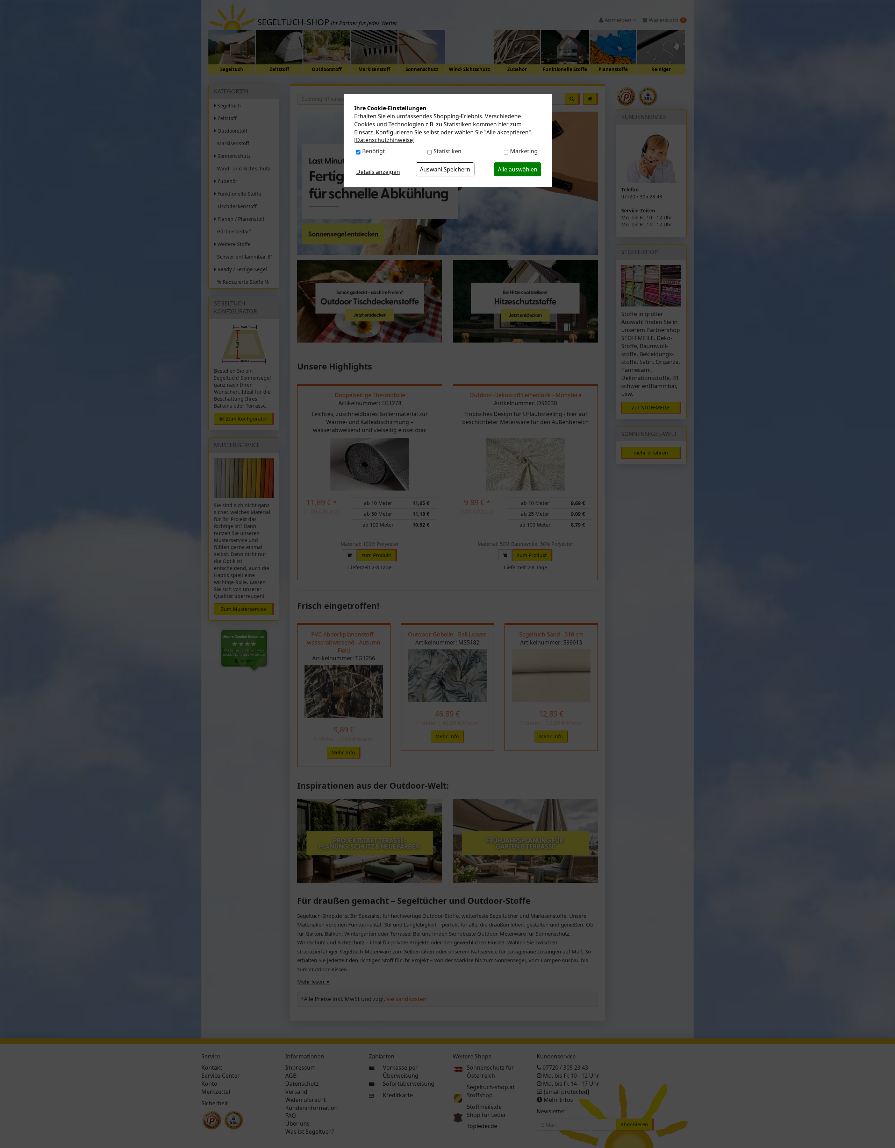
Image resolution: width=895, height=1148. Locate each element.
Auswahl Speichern (445, 169)
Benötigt (373, 151)
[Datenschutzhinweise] (384, 140)
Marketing (524, 151)
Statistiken (447, 151)
